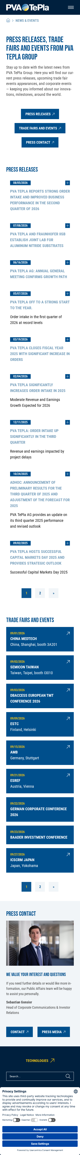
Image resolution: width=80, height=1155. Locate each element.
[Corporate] (8, 20)
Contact (18, 1032)
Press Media (52, 1032)
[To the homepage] (27, 7)
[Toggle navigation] (71, 7)
